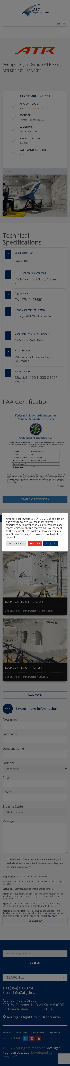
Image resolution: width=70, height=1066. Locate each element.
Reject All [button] (35, 543)
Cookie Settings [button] (16, 543)
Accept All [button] (50, 543)
